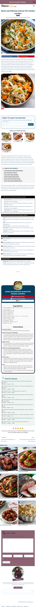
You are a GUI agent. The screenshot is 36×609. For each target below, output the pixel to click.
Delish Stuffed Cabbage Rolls (23, 471)
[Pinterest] (34, 2)
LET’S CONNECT (13, 606)
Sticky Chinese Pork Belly (4, 471)
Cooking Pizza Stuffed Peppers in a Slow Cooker (8, 439)
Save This (31, 124)
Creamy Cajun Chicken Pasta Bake (11, 174)
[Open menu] (33, 6)
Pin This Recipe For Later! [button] (18, 296)
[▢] (2, 307)
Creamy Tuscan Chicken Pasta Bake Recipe (13, 180)
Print (18, 300)
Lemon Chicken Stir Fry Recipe (10, 172)
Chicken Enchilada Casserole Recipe (11, 176)
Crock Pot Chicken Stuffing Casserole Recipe (13, 170)
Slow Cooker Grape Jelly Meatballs (6, 525)
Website (26, 555)
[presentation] (9, 459)
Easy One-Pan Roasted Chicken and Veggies (7, 498)
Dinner (18, 15)
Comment (5, 539)
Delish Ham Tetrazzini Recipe (23, 525)
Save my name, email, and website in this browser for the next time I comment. (18, 559)
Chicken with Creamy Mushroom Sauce (12, 178)
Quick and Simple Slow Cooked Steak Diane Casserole (27, 439)
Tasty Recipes (26, 606)
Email (15, 555)
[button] (9, 56)
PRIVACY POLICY (20, 606)
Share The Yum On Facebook (18, 298)
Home (7, 17)
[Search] (32, 591)
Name (4, 555)
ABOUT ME (3, 606)
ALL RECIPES (8, 606)
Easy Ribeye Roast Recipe (23, 498)
